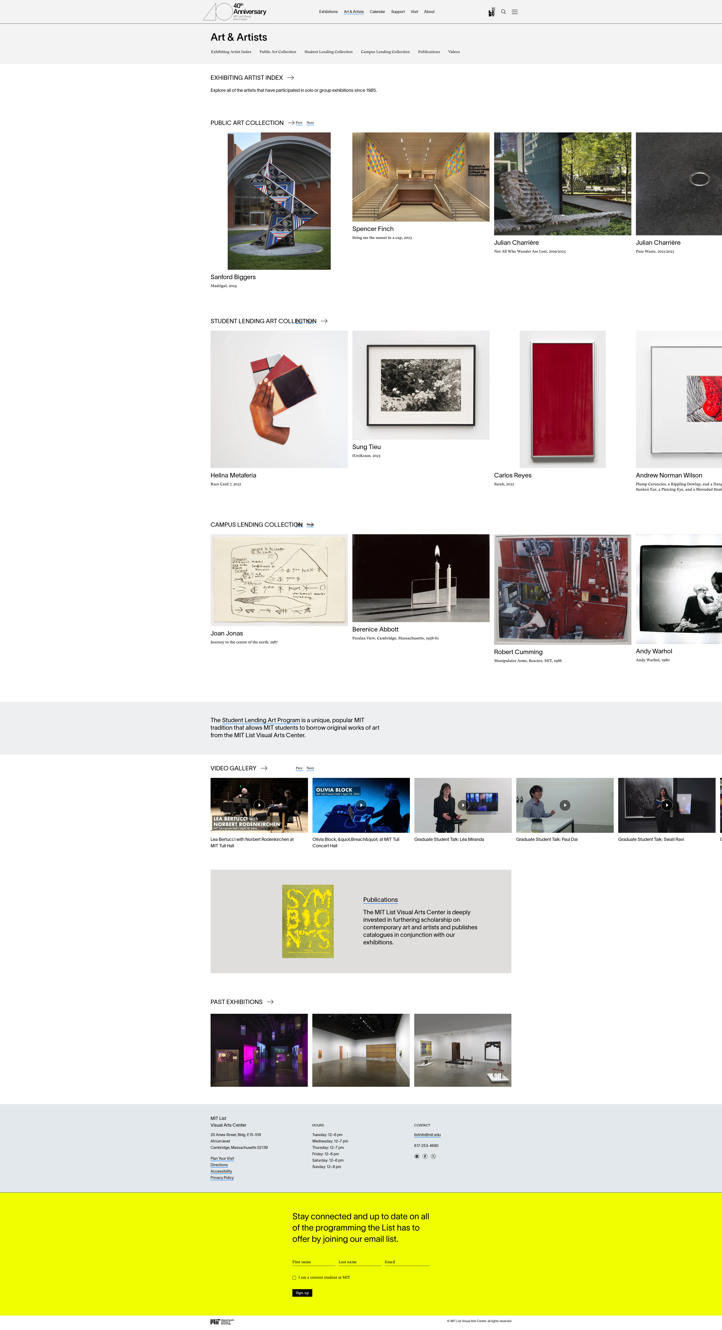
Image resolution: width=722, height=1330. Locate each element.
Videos (454, 52)
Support (398, 12)
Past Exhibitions (237, 1002)
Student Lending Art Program (261, 720)
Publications (429, 52)
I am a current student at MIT (324, 1277)
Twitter (433, 1156)
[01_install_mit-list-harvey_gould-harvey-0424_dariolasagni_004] (462, 1050)
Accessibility (221, 1171)
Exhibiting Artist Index (231, 52)
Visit (414, 12)
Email (390, 1262)
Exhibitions (328, 12)
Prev (299, 123)
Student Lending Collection (329, 52)
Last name (348, 1262)
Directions (219, 1165)
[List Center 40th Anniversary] (234, 12)
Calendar (377, 12)
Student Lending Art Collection (264, 321)
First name (301, 1262)
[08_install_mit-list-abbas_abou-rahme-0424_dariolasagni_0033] (259, 1050)
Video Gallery (234, 768)
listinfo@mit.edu (427, 1135)
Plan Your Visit (222, 1159)
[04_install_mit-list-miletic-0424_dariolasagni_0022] (361, 1050)
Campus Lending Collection (385, 52)
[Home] (491, 12)
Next (310, 123)
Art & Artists (354, 12)
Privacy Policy (222, 1178)
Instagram (417, 1156)
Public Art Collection (278, 52)
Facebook (425, 1156)
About (429, 12)
